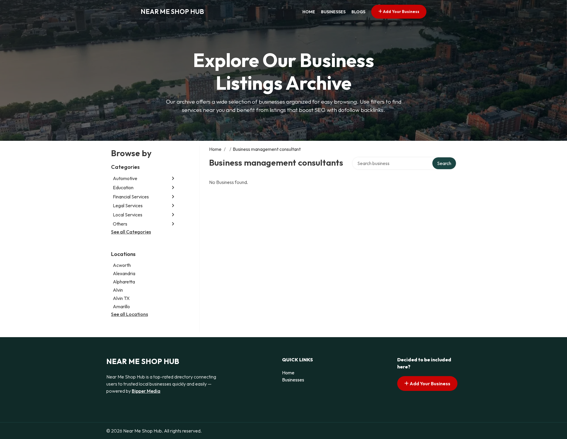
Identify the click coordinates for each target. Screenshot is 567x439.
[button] (173, 178)
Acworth (122, 265)
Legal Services (128, 205)
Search (444, 163)
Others (120, 224)
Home (308, 11)
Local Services (127, 215)
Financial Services (131, 197)
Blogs (358, 11)
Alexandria (124, 273)
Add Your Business (400, 11)
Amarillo (121, 306)
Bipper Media (146, 391)
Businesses (333, 11)
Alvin (118, 290)
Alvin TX (121, 298)
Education (123, 187)
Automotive (125, 178)
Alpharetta (124, 282)
